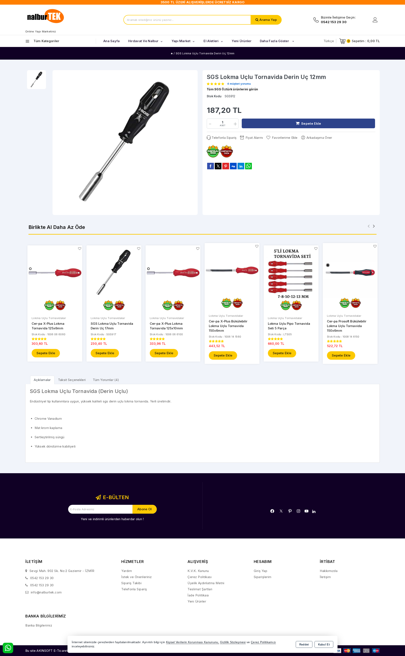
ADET (222, 125)
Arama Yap (268, 20)
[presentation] (368, 226)
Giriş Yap (260, 571)
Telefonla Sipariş (224, 138)
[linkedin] (241, 166)
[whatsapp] (248, 166)
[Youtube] (306, 511)
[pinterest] (225, 166)
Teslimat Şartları (200, 589)
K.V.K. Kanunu (198, 571)
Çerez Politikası (200, 577)
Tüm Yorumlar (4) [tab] (106, 380)
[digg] (233, 166)
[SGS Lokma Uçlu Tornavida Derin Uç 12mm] (125, 142)
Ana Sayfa (111, 41)
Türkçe (329, 41)
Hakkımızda (329, 571)
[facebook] (210, 166)
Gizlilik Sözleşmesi (233, 642)
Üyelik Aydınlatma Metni (206, 583)
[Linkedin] (313, 511)
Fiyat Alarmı (254, 138)
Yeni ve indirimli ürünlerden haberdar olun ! (112, 519)
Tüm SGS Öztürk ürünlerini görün (232, 89)
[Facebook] (272, 511)
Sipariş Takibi (131, 583)
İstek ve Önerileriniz (136, 577)
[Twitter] (281, 511)
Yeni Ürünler (197, 601)
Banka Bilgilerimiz (38, 625)
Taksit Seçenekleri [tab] (72, 380)
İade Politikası (198, 595)
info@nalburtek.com (46, 592)
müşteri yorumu (239, 83)
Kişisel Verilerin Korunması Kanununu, (192, 642)
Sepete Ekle (45, 353)
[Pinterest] (290, 511)
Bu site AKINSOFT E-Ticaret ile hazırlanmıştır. (59, 651)
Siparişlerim (262, 577)
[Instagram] (298, 511)
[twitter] (218, 166)
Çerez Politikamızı (263, 642)
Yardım (126, 571)
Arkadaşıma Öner (319, 138)
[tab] (42, 380)
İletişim (325, 577)
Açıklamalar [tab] (42, 380)
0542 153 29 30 (42, 578)
